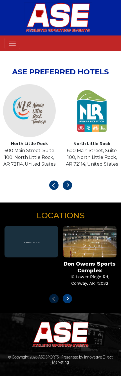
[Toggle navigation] (12, 43)
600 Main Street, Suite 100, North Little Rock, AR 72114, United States (29, 157)
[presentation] (53, 185)
